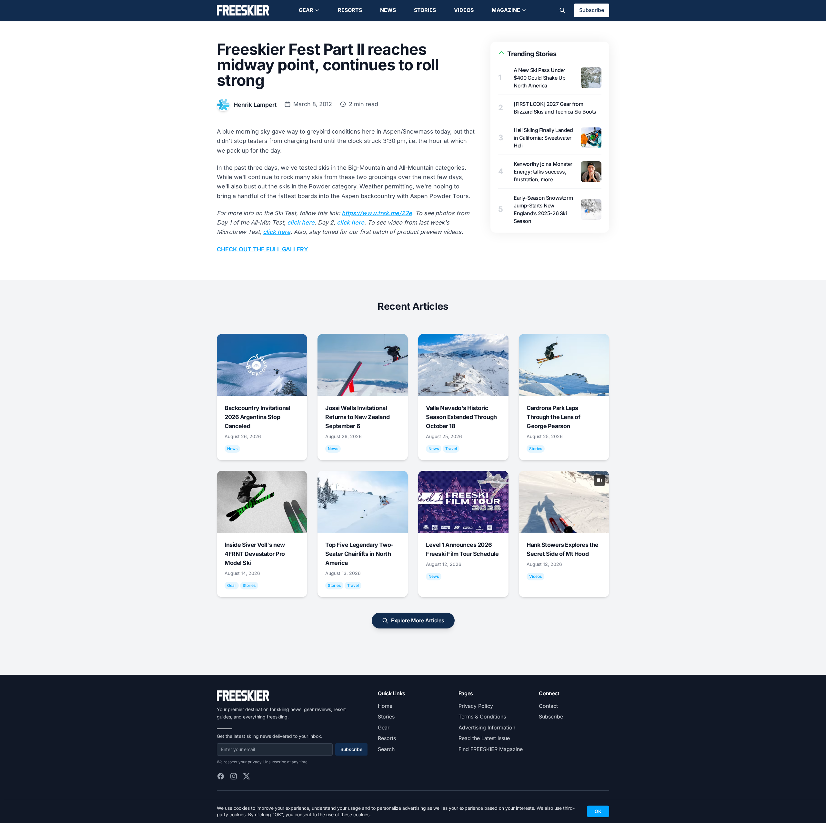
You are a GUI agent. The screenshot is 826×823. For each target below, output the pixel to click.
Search (386, 749)
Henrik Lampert (255, 104)
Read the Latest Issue (484, 738)
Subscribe (591, 10)
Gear (306, 10)
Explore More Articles (417, 620)
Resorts (350, 10)
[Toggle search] (562, 10)
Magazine (506, 10)
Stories (425, 10)
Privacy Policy (475, 706)
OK (598, 811)
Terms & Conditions (482, 716)
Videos (464, 10)
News (388, 10)
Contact (548, 706)
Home (385, 706)
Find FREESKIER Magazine (490, 749)
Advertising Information (486, 727)
